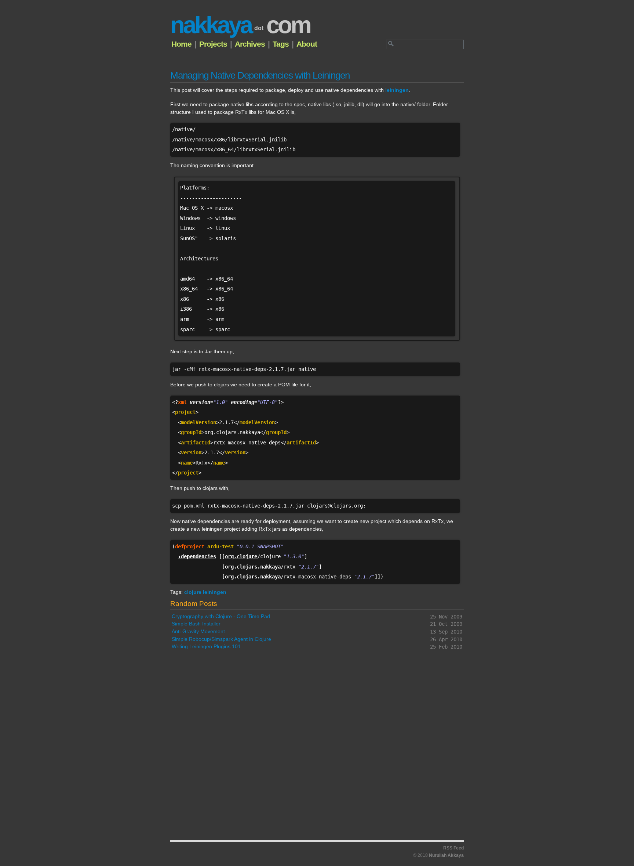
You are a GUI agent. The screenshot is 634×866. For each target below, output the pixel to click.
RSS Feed (453, 848)
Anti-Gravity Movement (198, 631)
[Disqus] (317, 748)
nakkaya (240, 24)
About (306, 44)
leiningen (397, 90)
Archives (250, 44)
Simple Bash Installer (196, 624)
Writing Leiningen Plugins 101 (206, 646)
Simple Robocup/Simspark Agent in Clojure (221, 639)
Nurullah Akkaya (446, 855)
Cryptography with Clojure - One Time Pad (221, 616)
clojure (193, 592)
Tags (281, 44)
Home (181, 44)
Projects (213, 44)
